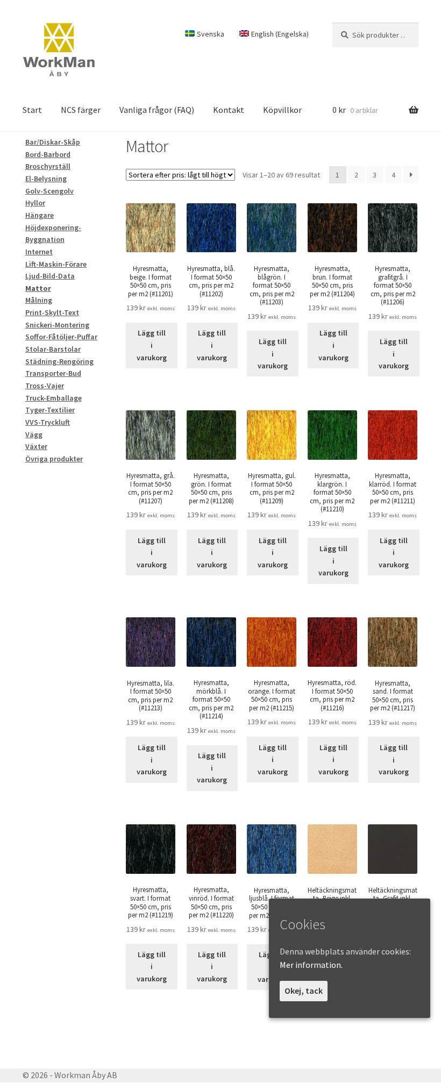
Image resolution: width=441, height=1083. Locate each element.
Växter (36, 446)
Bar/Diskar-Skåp (52, 142)
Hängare (39, 215)
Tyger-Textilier (50, 410)
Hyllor (35, 203)
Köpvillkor (282, 109)
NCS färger (81, 109)
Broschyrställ (47, 166)
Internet (39, 251)
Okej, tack (303, 990)
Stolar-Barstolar (53, 349)
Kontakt (228, 109)
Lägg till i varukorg (152, 345)
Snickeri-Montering (57, 325)
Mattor (38, 288)
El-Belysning (46, 178)
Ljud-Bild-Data (50, 276)
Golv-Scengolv (49, 191)
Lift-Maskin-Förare (56, 264)
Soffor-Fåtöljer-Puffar (61, 336)
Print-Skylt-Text (52, 312)
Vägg (33, 434)
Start (32, 109)
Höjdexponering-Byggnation (53, 234)
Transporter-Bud (53, 373)
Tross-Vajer (44, 385)
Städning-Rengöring (59, 361)
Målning (38, 300)
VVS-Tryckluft (47, 422)
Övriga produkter (54, 459)
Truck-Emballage (53, 398)
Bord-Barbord (47, 154)
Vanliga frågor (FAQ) (156, 109)
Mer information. (311, 964)
